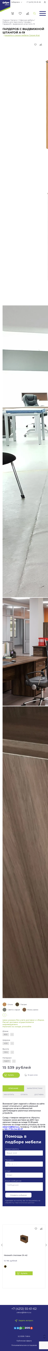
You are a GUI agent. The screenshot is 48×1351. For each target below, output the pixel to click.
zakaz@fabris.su (24, 1312)
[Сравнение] (28, 13)
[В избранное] (35, 45)
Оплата (24, 1094)
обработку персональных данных (19, 1203)
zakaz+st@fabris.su (11, 1127)
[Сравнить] (41, 45)
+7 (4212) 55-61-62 (33, 2)
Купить (11, 1075)
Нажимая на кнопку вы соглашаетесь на (22, 1202)
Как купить (9, 1094)
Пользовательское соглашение (24, 1345)
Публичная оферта (24, 1341)
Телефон (9, 1160)
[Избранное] (20, 13)
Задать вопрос (25, 1320)
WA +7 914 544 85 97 (13, 1129)
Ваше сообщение (13, 1181)
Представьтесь (12, 1149)
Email (7, 1171)
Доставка (39, 1094)
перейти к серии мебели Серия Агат (22, 35)
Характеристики (34, 1088)
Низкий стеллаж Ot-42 (15, 1255)
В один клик (33, 1075)
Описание (13, 1088)
